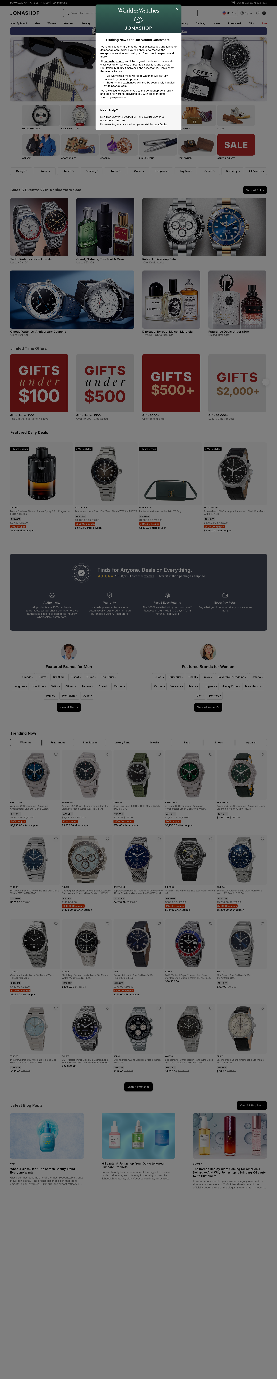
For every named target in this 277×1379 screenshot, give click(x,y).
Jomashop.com (110, 50)
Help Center (160, 124)
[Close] (177, 9)
